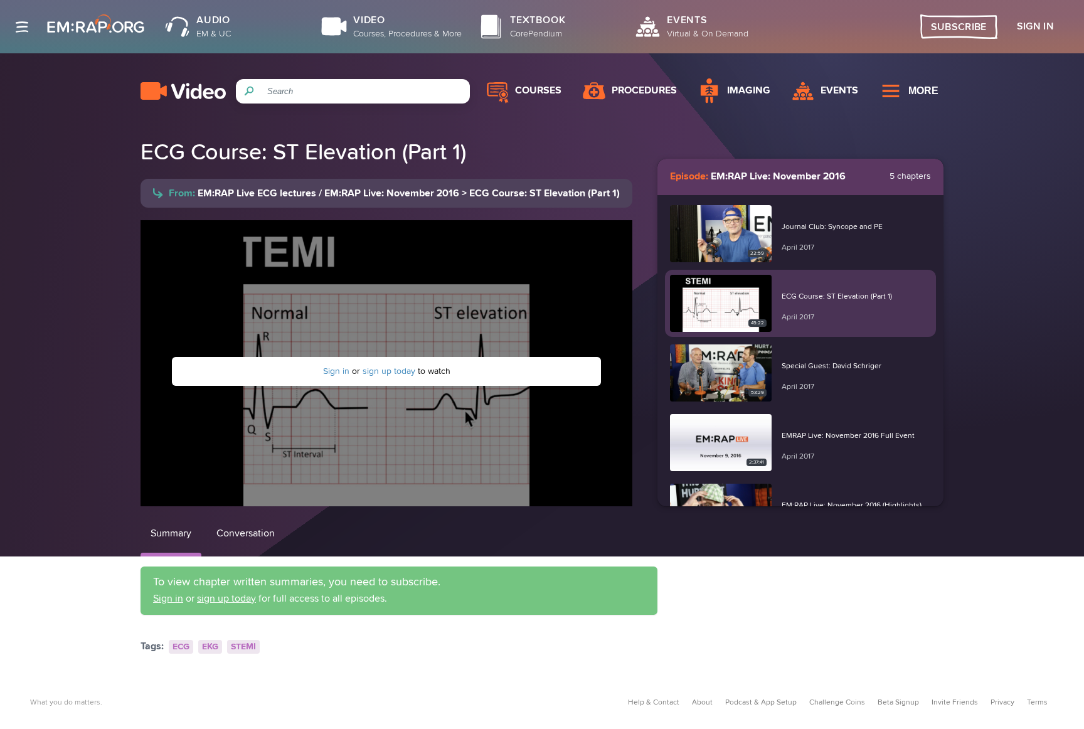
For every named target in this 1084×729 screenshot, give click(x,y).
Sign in (336, 371)
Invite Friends (955, 702)
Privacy (1002, 702)
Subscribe (959, 27)
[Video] (183, 91)
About (702, 702)
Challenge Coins (837, 702)
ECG (181, 646)
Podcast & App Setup (761, 702)
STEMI (243, 646)
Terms (1037, 702)
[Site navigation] (22, 27)
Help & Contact (653, 702)
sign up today (389, 371)
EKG (210, 646)
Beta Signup (898, 702)
